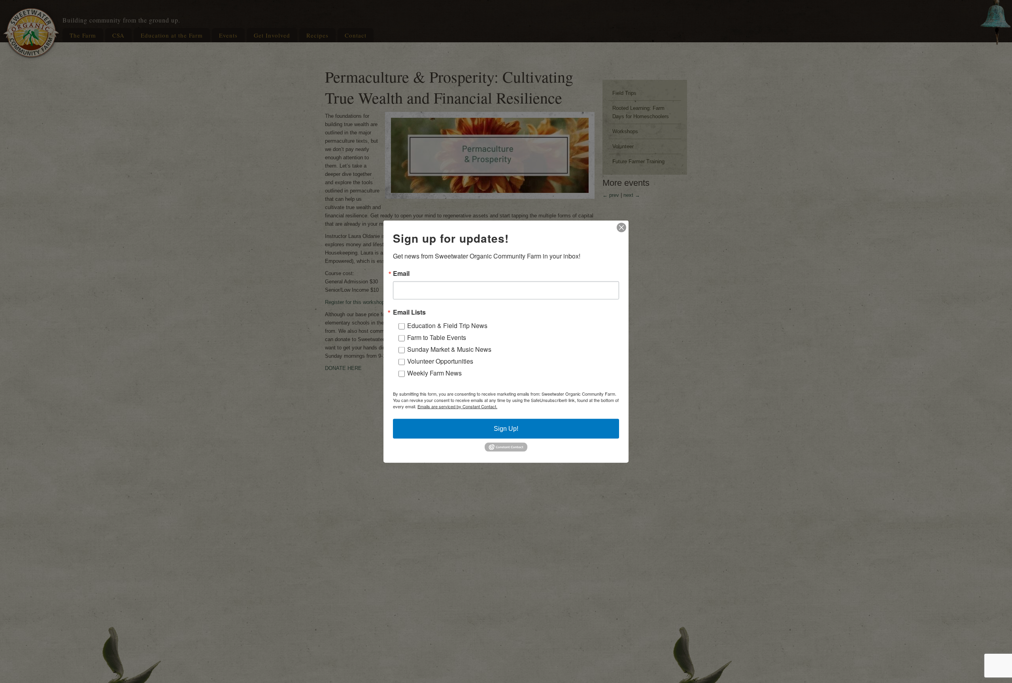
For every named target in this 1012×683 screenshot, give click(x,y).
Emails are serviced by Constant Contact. (457, 406)
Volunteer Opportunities (440, 361)
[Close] (621, 227)
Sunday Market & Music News (449, 349)
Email (401, 273)
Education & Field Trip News (447, 325)
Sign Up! (506, 428)
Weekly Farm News (434, 372)
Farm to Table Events (436, 337)
